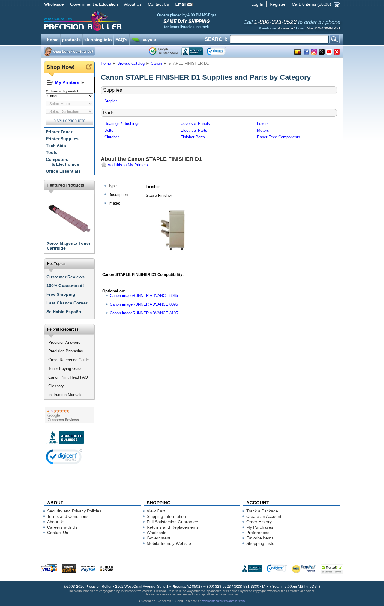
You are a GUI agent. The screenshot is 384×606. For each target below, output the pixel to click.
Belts (108, 130)
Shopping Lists (260, 543)
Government (158, 538)
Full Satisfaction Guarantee (172, 521)
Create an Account (263, 516)
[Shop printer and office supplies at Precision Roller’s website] (114, 21)
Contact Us (158, 4)
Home (106, 63)
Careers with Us (62, 527)
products (71, 39)
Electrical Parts (194, 130)
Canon (156, 63)
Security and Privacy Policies (74, 510)
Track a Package (262, 510)
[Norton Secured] (221, 51)
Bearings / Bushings (122, 123)
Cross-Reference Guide (68, 360)
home (52, 39)
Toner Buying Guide (65, 368)
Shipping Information (166, 516)
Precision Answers (64, 342)
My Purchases (259, 527)
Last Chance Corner (66, 303)
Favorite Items (260, 538)
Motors (263, 130)
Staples (111, 101)
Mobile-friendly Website (169, 543)
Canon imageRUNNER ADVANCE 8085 (144, 295)
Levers (263, 123)
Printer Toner (59, 131)
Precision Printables (65, 351)
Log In (257, 4)
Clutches (112, 137)
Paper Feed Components (278, 137)
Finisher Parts (193, 137)
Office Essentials (63, 171)
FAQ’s (122, 39)
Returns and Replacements (173, 527)
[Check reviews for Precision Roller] (69, 415)
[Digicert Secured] (64, 456)
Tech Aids (56, 145)
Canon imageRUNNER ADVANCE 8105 (144, 313)
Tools (51, 152)
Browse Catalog (131, 63)
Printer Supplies (62, 138)
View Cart (156, 510)
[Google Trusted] (163, 51)
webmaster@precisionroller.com (223, 600)
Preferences (257, 532)
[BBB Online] (192, 51)
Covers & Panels (195, 123)
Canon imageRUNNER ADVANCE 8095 (144, 304)
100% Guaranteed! (65, 285)
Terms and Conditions (67, 516)
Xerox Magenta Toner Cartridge (68, 245)
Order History (259, 521)
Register (278, 4)
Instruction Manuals (65, 394)
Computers (62, 161)
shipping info (98, 39)
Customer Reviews (65, 276)
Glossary (56, 386)
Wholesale (54, 4)
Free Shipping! (61, 294)
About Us (133, 4)
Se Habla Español (64, 311)
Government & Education (94, 4)
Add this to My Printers (127, 165)
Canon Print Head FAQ (68, 377)
